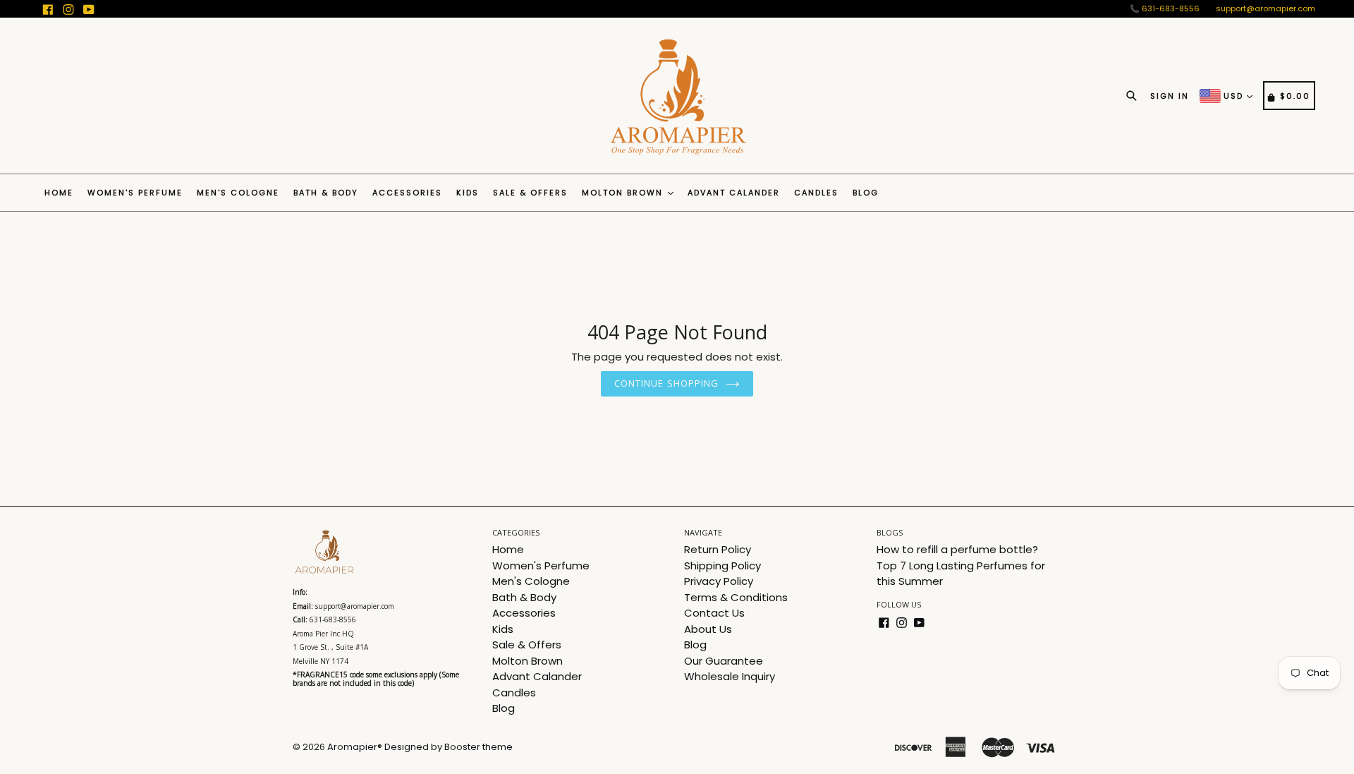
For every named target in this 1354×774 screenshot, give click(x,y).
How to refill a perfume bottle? (957, 549)
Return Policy (717, 549)
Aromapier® (354, 747)
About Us (708, 629)
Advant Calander (734, 192)
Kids (467, 192)
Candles (816, 192)
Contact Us (714, 612)
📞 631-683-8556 (1165, 8)
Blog (866, 192)
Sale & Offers (530, 192)
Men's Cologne (238, 192)
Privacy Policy (718, 581)
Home (58, 192)
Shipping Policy (722, 565)
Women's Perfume (135, 192)
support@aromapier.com (1265, 8)
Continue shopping (666, 383)
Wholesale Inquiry (729, 676)
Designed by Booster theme (448, 747)
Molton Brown (624, 192)
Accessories (407, 192)
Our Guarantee (723, 660)
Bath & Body (325, 192)
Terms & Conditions (736, 597)
